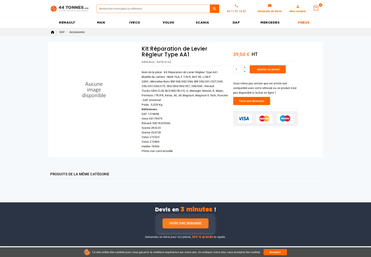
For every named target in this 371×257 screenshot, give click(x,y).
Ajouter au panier (268, 69)
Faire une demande (185, 223)
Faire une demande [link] (252, 101)
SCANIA (202, 22)
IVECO (134, 22)
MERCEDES (270, 22)
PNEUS (304, 22)
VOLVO (168, 22)
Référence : (149, 62)
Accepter (275, 252)
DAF (236, 22)
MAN (101, 22)
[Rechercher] (214, 8)
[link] (270, 9)
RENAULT (67, 22)
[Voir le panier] (316, 8)
